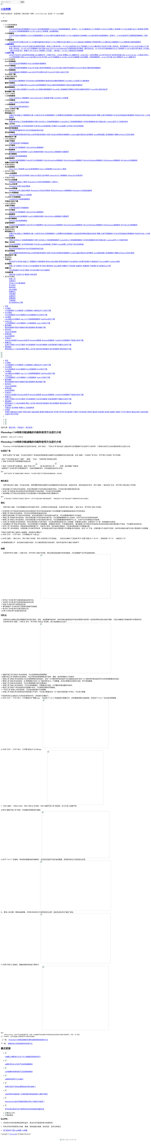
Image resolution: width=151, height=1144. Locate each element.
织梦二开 (12, 266)
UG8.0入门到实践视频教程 (40, 29)
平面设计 (8, 338)
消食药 (117, 412)
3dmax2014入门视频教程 (58, 175)
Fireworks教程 (104, 261)
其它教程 (8, 405)
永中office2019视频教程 (129, 160)
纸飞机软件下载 (9, 1130)
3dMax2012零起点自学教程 (39, 175)
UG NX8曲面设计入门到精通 (89, 29)
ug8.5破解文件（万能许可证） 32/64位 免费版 (51, 55)
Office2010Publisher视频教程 (93, 160)
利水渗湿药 (69, 412)
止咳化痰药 (144, 412)
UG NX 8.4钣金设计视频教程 (81, 42)
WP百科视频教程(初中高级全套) (94, 121)
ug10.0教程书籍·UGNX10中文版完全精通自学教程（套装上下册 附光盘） (35, 46)
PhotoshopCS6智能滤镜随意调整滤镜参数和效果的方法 (28, 1040)
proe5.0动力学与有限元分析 (38, 72)
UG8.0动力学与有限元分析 (18, 42)
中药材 (7, 410)
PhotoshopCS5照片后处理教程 (19, 186)
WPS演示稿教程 (42, 344)
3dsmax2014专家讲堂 (75, 175)
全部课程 (4, 21)
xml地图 (18, 1130)
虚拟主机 (12, 274)
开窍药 (56, 412)
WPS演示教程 (35, 270)
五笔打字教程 (10, 344)
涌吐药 (128, 412)
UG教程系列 (9, 44)
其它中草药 (14, 414)
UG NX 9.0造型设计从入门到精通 (75, 46)
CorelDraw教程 (114, 261)
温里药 (112, 412)
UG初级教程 (9, 310)
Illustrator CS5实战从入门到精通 (20, 195)
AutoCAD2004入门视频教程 (19, 98)
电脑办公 (8, 342)
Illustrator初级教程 (48, 340)
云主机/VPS (20, 274)
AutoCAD (8, 321)
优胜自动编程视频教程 (74, 85)
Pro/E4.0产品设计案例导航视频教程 (88, 68)
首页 (6, 306)
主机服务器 (30, 407)
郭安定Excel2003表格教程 (18, 152)
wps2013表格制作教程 (36, 152)
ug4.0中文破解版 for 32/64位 (57, 57)
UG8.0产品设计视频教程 (18, 35)
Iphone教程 (58, 266)
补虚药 (19, 412)
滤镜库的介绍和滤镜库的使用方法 (20, 1043)
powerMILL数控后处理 (99, 89)
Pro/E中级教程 (21, 315)
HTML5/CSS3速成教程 (31, 266)
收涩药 (107, 412)
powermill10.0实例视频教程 (36, 85)
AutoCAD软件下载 (43, 323)
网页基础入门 (10, 349)
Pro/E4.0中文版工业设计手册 (58, 72)
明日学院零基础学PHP (17, 130)
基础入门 (26, 261)
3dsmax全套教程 (11, 332)
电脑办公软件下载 (64, 344)
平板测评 (93, 266)
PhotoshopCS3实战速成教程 (82, 190)
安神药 (7, 412)
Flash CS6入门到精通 (16, 169)
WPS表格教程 (14, 270)
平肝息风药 (82, 412)
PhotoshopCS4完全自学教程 (40, 190)
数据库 (27, 274)
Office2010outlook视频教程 (72, 160)
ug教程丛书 (37, 310)
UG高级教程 (28, 310)
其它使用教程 (54, 349)
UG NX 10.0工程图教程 (29, 48)
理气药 (61, 412)
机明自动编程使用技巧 (82, 89)
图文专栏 (12, 427)
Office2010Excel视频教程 (53, 152)
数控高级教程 (30, 327)
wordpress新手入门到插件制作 (117, 121)
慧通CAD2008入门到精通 (59, 98)
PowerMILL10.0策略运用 (18, 85)
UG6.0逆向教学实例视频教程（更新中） (101, 35)
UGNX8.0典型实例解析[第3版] (55, 35)
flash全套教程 (10, 336)
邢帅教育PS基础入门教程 (18, 182)
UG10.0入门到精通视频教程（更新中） (64, 29)
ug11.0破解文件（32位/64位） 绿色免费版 (83, 55)
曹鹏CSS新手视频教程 (105, 115)
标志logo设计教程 (52, 261)
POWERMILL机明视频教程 (35, 81)
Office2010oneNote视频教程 (53, 160)
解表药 (42, 412)
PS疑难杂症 (94, 261)
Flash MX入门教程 (59, 169)
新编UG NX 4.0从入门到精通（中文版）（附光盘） (42, 50)
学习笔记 (43, 266)
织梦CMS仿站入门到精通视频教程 (46, 121)
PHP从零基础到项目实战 (34, 130)
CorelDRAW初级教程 (62, 340)
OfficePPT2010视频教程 (34, 160)
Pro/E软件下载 (42, 315)
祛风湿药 (101, 412)
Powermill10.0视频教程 (17, 81)
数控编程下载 (41, 327)
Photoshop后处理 (23, 340)
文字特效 (19, 261)
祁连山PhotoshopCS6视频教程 (61, 190)
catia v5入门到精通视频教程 (30, 319)
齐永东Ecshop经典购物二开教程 (45, 126)
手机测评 (72, 266)
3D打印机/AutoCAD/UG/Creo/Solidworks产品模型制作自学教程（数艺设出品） (66, 48)
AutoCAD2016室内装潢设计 (19, 106)
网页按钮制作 (64, 261)
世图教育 (65, 152)
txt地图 (24, 1130)
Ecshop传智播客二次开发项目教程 (21, 126)
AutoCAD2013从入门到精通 (39, 98)
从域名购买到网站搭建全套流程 (84, 115)
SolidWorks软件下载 (48, 319)
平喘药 (75, 412)
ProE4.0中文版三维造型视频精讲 (39, 68)
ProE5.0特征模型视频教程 (18, 68)
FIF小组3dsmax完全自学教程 (19, 175)
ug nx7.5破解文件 (129, 57)
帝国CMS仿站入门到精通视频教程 (21, 121)
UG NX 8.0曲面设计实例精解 (76, 35)
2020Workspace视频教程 (111, 160)
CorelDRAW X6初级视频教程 (19, 199)
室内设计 (8, 329)
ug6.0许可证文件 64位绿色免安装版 (22, 55)
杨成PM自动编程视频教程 (55, 81)
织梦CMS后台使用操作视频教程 (58, 134)
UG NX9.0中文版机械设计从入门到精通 (109, 48)
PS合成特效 (73, 261)
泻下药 (123, 412)
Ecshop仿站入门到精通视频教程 (71, 121)
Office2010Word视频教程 (35, 147)
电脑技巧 (65, 266)
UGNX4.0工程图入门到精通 (110, 29)
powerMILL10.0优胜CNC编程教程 (77, 81)
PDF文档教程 (45, 270)
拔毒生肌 (13, 412)
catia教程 (8, 317)
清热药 (89, 412)
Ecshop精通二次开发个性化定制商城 (70, 126)
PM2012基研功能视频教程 (56, 85)
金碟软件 (79, 266)
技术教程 (15, 407)
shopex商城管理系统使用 (18, 134)
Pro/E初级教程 (10, 315)
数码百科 (50, 266)
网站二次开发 (31, 349)
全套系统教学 (53, 344)
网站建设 (8, 347)
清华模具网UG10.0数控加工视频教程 (105, 42)
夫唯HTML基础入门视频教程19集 (21, 115)
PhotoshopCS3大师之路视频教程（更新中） (43, 182)
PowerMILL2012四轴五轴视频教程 (39, 89)
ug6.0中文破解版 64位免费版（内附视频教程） (84, 57)
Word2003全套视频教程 (17, 160)
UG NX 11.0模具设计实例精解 (72, 50)
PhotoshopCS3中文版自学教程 (19, 190)
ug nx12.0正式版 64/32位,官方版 (35, 57)
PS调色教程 (41, 261)
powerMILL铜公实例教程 (18, 89)
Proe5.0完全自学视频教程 (18, 63)
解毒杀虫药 (49, 412)
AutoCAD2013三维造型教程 (19, 102)
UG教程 (8, 308)
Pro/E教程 (8, 313)
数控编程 (8, 325)
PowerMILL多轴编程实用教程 (63, 89)
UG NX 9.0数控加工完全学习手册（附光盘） (103, 46)
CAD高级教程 (31, 323)
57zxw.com (13, 1134)
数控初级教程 (10, 327)
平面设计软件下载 (77, 340)
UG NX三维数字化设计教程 (60, 42)
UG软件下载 (9, 53)
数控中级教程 (20, 327)
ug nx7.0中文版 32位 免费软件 (112, 57)
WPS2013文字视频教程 (17, 147)
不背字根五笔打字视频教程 (19, 143)
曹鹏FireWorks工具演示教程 (124, 134)
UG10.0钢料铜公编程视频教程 (130, 42)
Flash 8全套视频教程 (31, 169)
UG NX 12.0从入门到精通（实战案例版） (45, 31)
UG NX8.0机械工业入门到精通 (132, 29)
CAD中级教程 (21, 323)
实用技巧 (19, 266)
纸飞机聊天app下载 (104, 266)
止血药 (7, 414)
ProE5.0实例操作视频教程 (37, 63)
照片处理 (12, 261)
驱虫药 (94, 412)
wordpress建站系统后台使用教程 (81, 134)
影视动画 (8, 334)
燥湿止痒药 (135, 412)
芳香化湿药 (27, 412)
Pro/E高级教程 (31, 315)
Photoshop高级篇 (35, 340)
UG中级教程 (18, 310)
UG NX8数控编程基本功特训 (39, 42)
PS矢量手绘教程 (84, 261)
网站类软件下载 (65, 349)
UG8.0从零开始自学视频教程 (19, 29)
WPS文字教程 (24, 270)
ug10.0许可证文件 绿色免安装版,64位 (112, 55)
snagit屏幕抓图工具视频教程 (104, 134)
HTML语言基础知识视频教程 (123, 115)
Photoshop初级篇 (11, 340)
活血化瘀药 (35, 412)
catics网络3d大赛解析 (12, 319)
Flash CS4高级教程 (46, 169)
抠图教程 (33, 261)
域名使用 (33, 274)
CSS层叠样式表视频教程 (64, 115)
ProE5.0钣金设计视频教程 (18, 72)
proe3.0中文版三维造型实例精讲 (63, 68)
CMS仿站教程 (20, 349)
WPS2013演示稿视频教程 (18, 156)
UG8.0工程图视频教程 (35, 35)
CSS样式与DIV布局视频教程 (44, 115)
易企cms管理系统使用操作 (36, 134)
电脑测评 (86, 266)
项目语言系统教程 (42, 349)
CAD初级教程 (10, 323)
